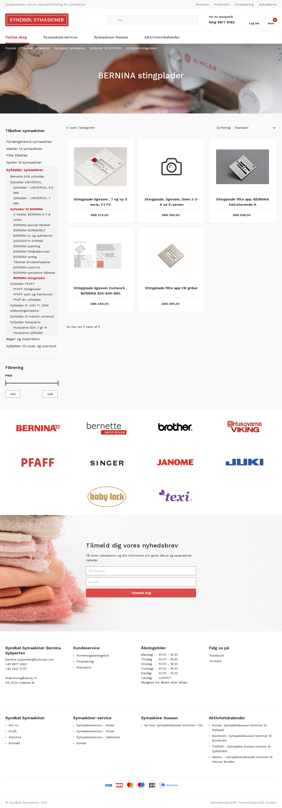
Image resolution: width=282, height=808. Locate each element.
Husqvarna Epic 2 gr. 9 (30, 327)
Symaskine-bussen (111, 37)
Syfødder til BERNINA (106, 48)
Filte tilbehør (17, 155)
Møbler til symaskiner (24, 149)
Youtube (215, 661)
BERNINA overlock (26, 267)
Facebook (216, 655)
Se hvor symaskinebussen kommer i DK (173, 725)
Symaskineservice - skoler (95, 725)
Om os (13, 725)
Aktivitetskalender (162, 37)
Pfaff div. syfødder (27, 299)
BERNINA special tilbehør (31, 225)
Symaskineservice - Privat (95, 731)
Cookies (271, 802)
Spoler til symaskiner (24, 162)
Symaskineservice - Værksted (98, 737)
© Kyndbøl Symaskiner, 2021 (26, 802)
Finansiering (244, 4)
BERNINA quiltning (26, 246)
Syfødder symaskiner (69, 48)
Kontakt (14, 743)
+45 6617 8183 (16, 664)
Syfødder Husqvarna (25, 322)
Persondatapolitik (251, 802)
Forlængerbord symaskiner (29, 142)
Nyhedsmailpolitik (224, 802)
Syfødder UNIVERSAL (26, 182)
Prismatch (222, 4)
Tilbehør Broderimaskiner (31, 262)
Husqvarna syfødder (28, 332)
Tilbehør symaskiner (35, 48)
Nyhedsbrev (268, 4)
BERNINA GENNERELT (29, 230)
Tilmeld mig (141, 593)
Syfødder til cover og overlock (31, 346)
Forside (10, 48)
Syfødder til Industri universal (32, 316)
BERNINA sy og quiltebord (32, 235)
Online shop (16, 37)
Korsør (81, 743)
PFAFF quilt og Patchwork (32, 294)
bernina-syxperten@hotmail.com (29, 659)
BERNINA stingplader (141, 48)
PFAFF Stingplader (27, 289)
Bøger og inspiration (23, 339)
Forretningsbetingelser (92, 655)
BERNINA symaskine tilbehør (34, 272)
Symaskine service (60, 37)
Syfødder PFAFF (22, 283)
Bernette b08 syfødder (27, 176)
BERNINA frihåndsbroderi (31, 251)
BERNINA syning (25, 257)
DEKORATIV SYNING (28, 241)
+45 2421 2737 (16, 668)
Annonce (202, 4)
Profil (13, 731)
